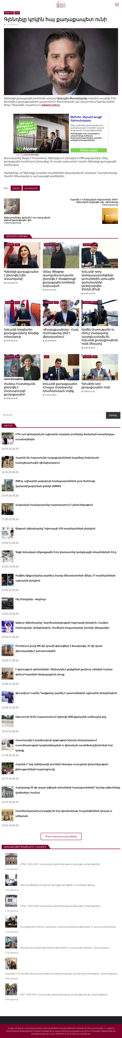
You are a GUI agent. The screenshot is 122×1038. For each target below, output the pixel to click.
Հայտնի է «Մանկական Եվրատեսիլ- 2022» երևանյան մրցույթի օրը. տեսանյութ (94, 200)
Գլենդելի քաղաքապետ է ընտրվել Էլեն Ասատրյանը (21, 275)
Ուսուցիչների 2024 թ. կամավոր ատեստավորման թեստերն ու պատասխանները (68, 927)
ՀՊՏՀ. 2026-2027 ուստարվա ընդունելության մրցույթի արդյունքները (60, 864)
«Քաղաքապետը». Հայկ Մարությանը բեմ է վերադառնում (60, 333)
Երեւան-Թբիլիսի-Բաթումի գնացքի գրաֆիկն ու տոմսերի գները (57, 885)
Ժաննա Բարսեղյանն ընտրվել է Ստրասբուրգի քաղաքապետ (19, 389)
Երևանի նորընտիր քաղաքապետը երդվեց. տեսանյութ (21, 333)
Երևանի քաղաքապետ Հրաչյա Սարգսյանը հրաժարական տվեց (60, 387)
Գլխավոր (9, 13)
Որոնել (113, 415)
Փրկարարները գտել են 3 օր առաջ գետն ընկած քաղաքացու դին (27, 218)
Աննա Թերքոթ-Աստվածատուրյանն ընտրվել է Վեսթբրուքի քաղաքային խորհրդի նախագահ (59, 278)
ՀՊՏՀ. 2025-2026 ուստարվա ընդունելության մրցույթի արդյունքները (60, 906)
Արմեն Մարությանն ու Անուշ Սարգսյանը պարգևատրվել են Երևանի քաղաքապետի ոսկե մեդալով (99, 336)
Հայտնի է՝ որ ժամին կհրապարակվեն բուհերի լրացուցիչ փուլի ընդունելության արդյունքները (61, 973)
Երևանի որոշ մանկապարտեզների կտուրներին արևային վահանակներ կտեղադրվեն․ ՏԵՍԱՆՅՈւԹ (98, 280)
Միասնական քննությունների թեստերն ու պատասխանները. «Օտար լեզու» (65, 947)
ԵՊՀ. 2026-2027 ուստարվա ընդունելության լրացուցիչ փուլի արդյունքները (63, 994)
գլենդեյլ (16, 188)
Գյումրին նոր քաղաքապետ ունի (95, 385)
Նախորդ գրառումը (12, 223)
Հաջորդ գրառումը (110, 205)
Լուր (17, 13)
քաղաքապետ (31, 188)
